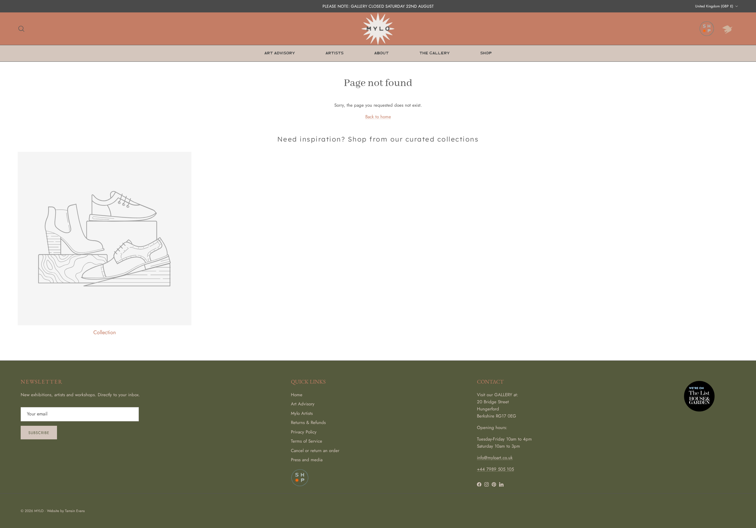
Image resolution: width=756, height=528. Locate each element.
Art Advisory (279, 53)
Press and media (306, 459)
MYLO (38, 511)
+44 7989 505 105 (495, 469)
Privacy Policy (304, 432)
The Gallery (434, 53)
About (381, 53)
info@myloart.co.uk (495, 457)
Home (296, 394)
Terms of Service (306, 441)
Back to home (378, 116)
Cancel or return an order (315, 450)
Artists (334, 53)
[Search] (21, 28)
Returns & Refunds (308, 422)
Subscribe (38, 433)
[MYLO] (377, 28)
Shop (486, 53)
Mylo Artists (302, 413)
